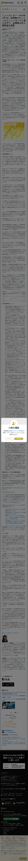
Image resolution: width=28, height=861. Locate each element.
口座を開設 (18, 438)
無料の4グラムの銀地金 (16, 431)
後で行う (9, 438)
